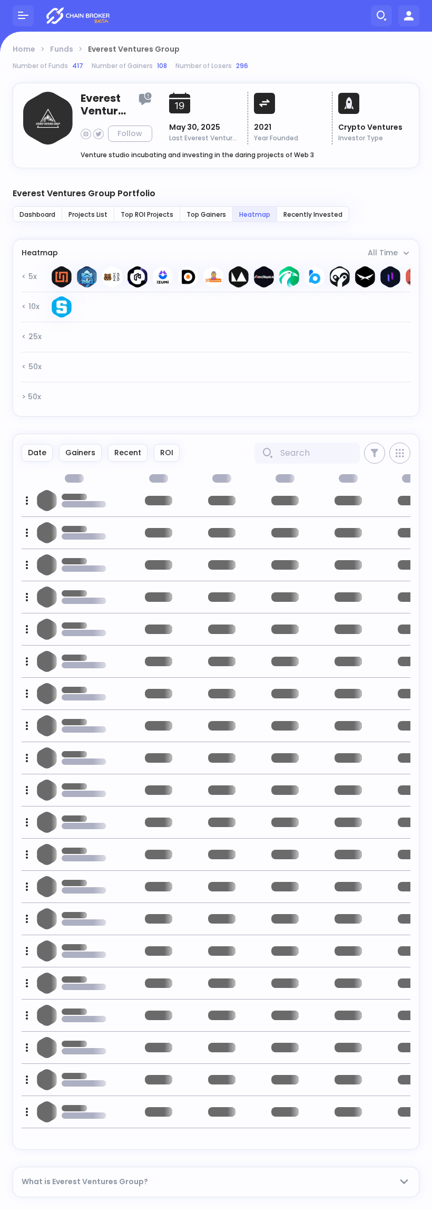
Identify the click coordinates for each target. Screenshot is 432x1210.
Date (37, 452)
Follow (129, 133)
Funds (61, 49)
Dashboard (37, 214)
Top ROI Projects (147, 214)
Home (24, 49)
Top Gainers (206, 214)
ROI (166, 452)
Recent (127, 452)
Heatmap (254, 214)
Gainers (80, 452)
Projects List (87, 214)
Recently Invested (312, 214)
